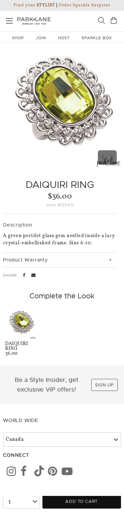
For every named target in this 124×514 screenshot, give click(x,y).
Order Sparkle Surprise (84, 5)
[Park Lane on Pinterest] (50, 472)
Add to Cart (81, 501)
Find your (34, 5)
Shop (18, 37)
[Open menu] (9, 20)
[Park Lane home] (31, 20)
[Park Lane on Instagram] (9, 472)
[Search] (101, 21)
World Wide (20, 420)
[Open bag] (114, 21)
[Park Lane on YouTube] (64, 472)
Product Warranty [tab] (25, 260)
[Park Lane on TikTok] (37, 472)
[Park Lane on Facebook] (23, 472)
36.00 (16, 349)
